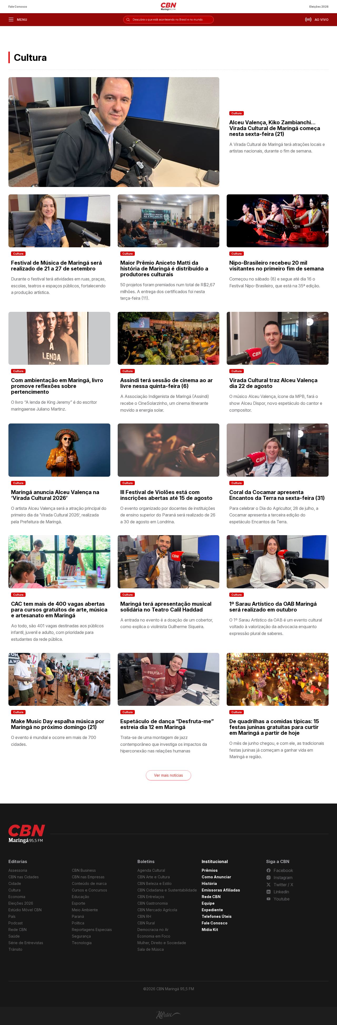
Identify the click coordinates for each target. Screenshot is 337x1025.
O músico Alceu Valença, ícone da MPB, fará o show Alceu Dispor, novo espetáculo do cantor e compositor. (275, 403)
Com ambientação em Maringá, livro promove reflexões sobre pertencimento (57, 386)
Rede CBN (17, 929)
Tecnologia (82, 942)
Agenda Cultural (151, 870)
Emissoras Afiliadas (221, 890)
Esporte (78, 903)
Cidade (14, 883)
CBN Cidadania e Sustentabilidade (167, 890)
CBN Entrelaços (150, 896)
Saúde (14, 936)
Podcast (15, 923)
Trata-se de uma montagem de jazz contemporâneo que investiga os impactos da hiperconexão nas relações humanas (163, 744)
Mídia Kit (210, 929)
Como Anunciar (216, 877)
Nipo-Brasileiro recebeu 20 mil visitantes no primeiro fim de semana (276, 266)
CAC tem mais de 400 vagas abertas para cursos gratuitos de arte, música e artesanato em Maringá (59, 610)
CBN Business (84, 870)
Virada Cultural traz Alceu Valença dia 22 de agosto (273, 383)
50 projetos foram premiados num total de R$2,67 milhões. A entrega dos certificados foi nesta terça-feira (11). (167, 291)
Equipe (208, 903)
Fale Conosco (17, 6)
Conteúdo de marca (89, 883)
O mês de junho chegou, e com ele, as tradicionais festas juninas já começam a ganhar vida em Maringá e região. (276, 750)
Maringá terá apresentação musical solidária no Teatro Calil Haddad (165, 607)
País (12, 916)
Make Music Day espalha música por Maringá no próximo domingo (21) (57, 724)
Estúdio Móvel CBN (25, 910)
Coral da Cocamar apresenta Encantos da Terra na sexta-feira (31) (277, 495)
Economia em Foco (153, 936)
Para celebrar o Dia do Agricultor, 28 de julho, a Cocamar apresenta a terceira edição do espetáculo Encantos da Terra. (273, 515)
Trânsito (15, 949)
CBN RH (144, 916)
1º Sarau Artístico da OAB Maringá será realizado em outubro (273, 607)
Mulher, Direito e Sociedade (161, 942)
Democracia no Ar (152, 929)
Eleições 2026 (319, 6)
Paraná (78, 916)
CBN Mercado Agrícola (157, 910)
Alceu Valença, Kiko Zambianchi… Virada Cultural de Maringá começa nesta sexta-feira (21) (274, 128)
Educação (80, 896)
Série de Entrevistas (25, 942)
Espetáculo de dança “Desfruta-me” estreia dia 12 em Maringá (167, 724)
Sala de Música (150, 949)
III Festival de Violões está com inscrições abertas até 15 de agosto (166, 495)
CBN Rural (146, 923)
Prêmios (210, 870)
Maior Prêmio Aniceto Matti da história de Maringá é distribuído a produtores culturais (164, 269)
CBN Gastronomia (152, 903)
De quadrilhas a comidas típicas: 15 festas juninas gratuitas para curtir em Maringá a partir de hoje (274, 727)
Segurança (81, 936)
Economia (16, 896)
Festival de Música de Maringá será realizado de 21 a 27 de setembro (56, 266)
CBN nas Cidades (23, 877)
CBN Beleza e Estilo (154, 883)
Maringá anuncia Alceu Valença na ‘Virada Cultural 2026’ (55, 495)
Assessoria (17, 870)
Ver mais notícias (168, 775)
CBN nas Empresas (88, 877)
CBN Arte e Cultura (153, 877)
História (209, 883)
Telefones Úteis (217, 916)
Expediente (212, 910)
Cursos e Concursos (89, 890)
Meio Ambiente (85, 910)
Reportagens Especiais (92, 929)
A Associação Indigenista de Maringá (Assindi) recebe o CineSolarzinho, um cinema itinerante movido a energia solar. (164, 403)
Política (78, 923)
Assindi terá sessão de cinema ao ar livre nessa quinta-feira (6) (166, 383)
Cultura (236, 113)
